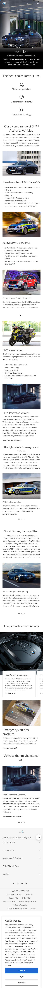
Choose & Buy (9, 850)
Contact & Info (9, 842)
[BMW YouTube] (21, 883)
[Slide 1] (20, 315)
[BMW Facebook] (13, 883)
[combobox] (38, 837)
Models (6, 874)
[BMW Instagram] (17, 883)
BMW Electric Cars (11, 866)
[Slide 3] (24, 519)
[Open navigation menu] (37, 3)
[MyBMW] (27, 3)
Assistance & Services (13, 858)
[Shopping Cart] (32, 3)
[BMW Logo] (4, 3)
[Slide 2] (23, 315)
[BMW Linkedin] (25, 883)
